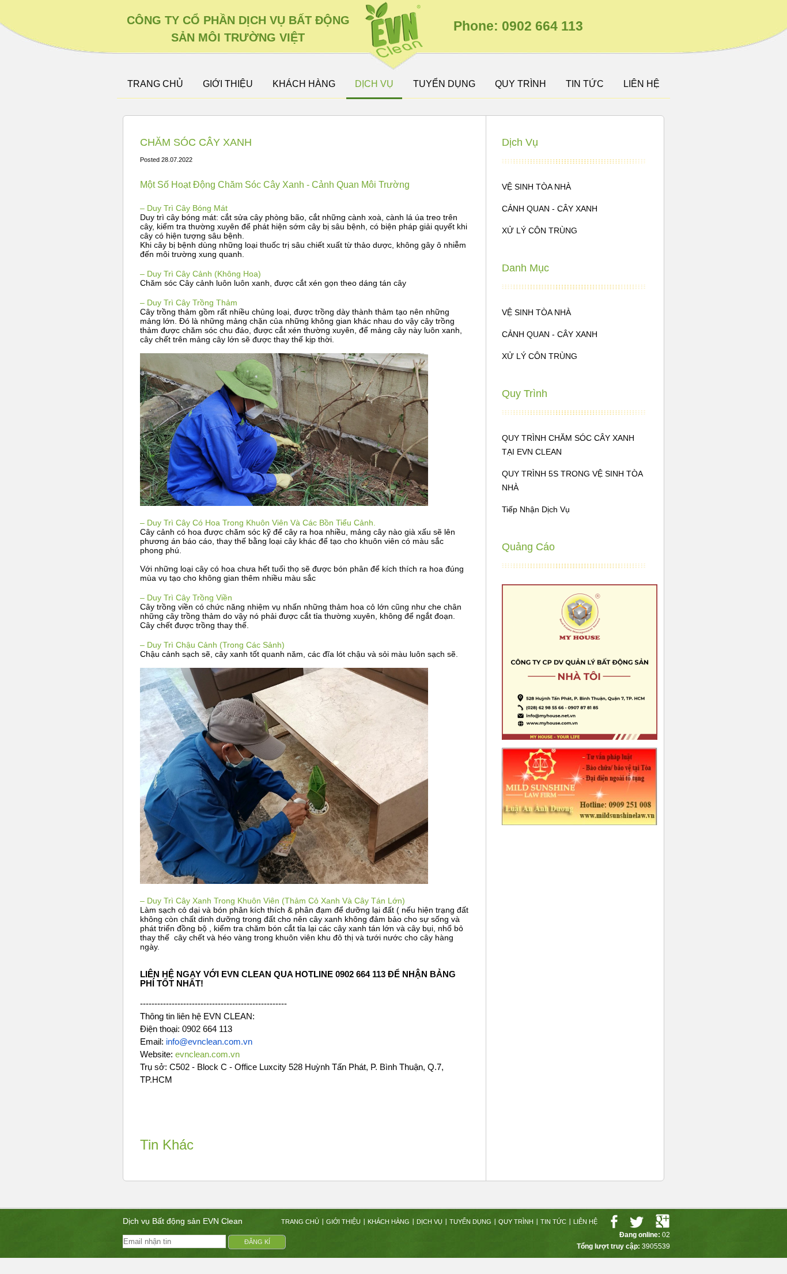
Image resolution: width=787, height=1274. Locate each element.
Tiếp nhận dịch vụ (536, 509)
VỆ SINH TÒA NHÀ (536, 186)
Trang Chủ (155, 84)
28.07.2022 (176, 159)
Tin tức (585, 84)
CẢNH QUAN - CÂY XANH (549, 208)
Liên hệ (641, 84)
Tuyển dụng (444, 84)
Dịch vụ (374, 84)
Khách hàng (304, 84)
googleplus (662, 1221)
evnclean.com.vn (207, 1054)
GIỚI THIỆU (228, 84)
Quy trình (520, 84)
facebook (614, 1221)
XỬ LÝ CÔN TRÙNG (539, 230)
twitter (637, 1221)
